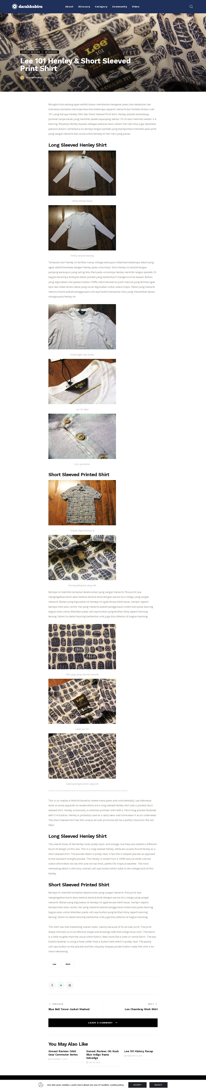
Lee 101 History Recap (138, 1051)
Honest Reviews (31, 52)
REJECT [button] (158, 1085)
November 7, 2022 (59, 1059)
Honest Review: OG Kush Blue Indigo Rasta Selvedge (102, 1054)
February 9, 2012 (134, 1056)
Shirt (68, 964)
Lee (54, 964)
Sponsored (51, 52)
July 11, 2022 (94, 1062)
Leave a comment (101, 1022)
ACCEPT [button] (137, 1085)
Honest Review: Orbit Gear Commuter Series (63, 1053)
